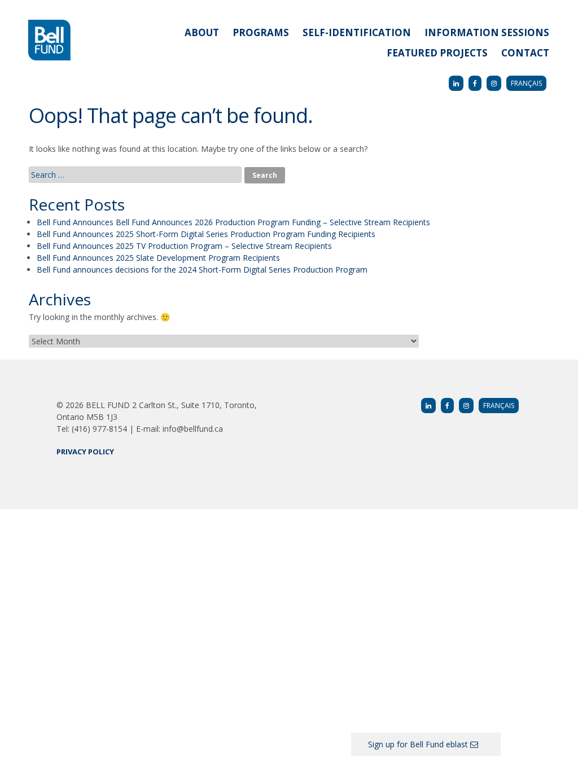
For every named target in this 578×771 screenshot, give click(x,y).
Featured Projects (437, 52)
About (202, 32)
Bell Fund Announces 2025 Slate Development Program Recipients (158, 257)
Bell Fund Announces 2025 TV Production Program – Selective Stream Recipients (184, 245)
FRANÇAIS (526, 83)
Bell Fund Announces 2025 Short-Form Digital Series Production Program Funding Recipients (206, 234)
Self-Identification (357, 32)
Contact (525, 52)
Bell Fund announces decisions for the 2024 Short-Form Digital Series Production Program (202, 269)
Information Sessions (486, 32)
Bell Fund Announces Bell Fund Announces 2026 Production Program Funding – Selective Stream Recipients (233, 222)
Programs (261, 32)
